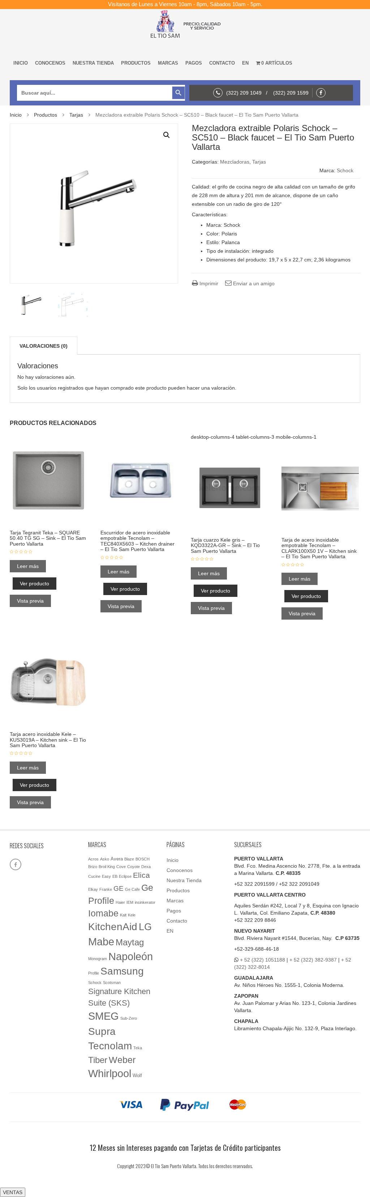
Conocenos (50, 63)
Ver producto (34, 583)
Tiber (97, 1060)
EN (245, 63)
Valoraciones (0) (44, 346)
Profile (93, 973)
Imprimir (208, 283)
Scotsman (112, 982)
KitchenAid (112, 926)
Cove (121, 866)
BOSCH (142, 859)
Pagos (193, 63)
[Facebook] (322, 93)
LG (145, 926)
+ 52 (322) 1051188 (262, 960)
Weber (122, 1060)
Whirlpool (109, 1073)
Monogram (97, 959)
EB (114, 876)
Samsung (122, 971)
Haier (120, 902)
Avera (117, 859)
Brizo (92, 866)
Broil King (107, 866)
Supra (102, 1031)
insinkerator (145, 902)
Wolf (137, 1075)
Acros (93, 859)
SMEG (103, 1016)
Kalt (123, 915)
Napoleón (130, 956)
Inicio (20, 63)
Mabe (101, 941)
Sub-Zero (128, 1018)
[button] (166, 135)
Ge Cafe (132, 889)
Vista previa (30, 601)
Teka (137, 1048)
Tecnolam (110, 1045)
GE (118, 888)
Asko (104, 859)
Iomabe (103, 913)
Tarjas (76, 115)
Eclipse (125, 876)
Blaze (129, 859)
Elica (141, 875)
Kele (131, 915)
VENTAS (12, 1192)
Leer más (28, 566)
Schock (345, 170)
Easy (106, 876)
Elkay (93, 889)
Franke (105, 889)
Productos (136, 63)
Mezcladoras (234, 162)
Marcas (168, 63)
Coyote (133, 866)
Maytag (130, 942)
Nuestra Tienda (93, 63)
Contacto (222, 63)
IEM (129, 902)
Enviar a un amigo (253, 283)
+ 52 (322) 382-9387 (313, 960)
